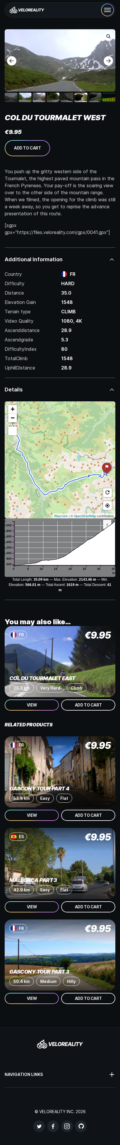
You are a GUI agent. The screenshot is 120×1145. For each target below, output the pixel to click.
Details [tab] (14, 389)
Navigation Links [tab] (24, 1074)
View (32, 704)
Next (108, 61)
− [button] (13, 418)
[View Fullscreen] (12, 431)
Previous (11, 61)
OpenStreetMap (85, 515)
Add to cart (27, 147)
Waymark (61, 515)
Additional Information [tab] (34, 259)
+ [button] (13, 409)
